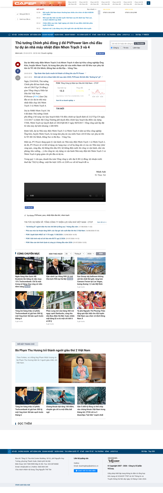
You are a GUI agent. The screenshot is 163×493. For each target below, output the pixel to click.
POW (36, 96)
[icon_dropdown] (148, 3)
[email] (17, 77)
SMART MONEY (70, 35)
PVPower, (38, 215)
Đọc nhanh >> (91, 9)
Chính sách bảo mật (22, 485)
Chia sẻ (101, 53)
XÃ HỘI (14, 35)
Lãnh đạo (136, 48)
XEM (101, 254)
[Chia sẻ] (17, 71)
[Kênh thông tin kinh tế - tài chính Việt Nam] (39, 3)
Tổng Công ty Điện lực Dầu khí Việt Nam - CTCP (68, 222)
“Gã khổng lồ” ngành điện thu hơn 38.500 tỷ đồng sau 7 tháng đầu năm (59, 227)
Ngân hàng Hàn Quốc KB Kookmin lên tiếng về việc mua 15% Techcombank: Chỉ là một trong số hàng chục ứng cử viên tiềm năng (28, 281)
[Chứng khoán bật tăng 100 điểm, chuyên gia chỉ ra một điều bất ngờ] (60, 396)
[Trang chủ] (9, 35)
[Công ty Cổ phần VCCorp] (128, 460)
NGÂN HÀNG (59, 35)
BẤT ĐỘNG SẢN (35, 35)
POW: (77, 83)
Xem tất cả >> (102, 222)
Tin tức (125, 48)
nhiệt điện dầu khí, (54, 215)
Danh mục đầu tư (25, 19)
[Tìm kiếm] (139, 43)
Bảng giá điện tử (25, 14)
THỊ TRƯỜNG (111, 35)
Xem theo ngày (56, 254)
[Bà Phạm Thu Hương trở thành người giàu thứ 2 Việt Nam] (82, 368)
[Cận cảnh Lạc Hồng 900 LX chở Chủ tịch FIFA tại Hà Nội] (60, 266)
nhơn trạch (65, 215)
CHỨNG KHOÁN (23, 35)
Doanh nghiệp (46, 53)
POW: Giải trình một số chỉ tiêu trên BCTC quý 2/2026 (52, 239)
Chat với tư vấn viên (87, 471)
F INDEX (145, 35)
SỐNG (119, 35)
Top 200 (151, 451)
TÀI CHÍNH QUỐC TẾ (84, 35)
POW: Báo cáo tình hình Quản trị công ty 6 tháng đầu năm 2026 (56, 243)
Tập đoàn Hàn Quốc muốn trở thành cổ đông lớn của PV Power (59, 73)
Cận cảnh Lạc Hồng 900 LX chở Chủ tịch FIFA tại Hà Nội (59, 277)
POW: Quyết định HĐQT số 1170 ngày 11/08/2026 (51, 235)
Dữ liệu (138, 35)
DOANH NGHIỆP (47, 35)
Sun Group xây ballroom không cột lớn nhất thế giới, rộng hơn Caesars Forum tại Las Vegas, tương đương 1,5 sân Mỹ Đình (90, 280)
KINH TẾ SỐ (101, 35)
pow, (44, 215)
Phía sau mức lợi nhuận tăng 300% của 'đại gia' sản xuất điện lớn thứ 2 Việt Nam (62, 231)
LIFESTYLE (126, 35)
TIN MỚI (60, 108)
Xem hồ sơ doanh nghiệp (64, 100)
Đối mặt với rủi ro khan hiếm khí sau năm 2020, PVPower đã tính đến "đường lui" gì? (67, 77)
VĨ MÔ (94, 35)
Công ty (116, 48)
